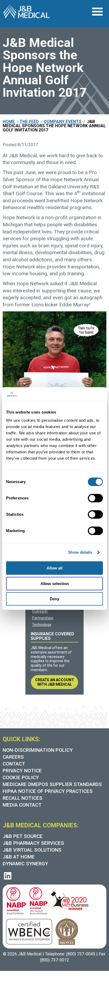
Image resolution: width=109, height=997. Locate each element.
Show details (80, 552)
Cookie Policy (21, 777)
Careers (13, 757)
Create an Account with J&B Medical (54, 682)
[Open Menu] (97, 11)
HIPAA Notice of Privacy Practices (48, 791)
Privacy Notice (22, 771)
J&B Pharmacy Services (33, 843)
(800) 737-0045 (80, 953)
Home (9, 121)
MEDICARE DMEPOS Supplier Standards (52, 784)
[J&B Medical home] (26, 12)
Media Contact (22, 805)
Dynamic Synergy (25, 864)
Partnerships (42, 618)
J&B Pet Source (23, 836)
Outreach (40, 611)
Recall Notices (22, 798)
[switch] (95, 498)
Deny (54, 599)
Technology (41, 624)
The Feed (29, 121)
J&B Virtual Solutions (32, 850)
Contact (14, 764)
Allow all (54, 568)
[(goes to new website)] (15, 900)
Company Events (62, 121)
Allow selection (54, 583)
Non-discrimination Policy (38, 750)
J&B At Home (19, 857)
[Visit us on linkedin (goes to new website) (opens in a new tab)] (8, 876)
